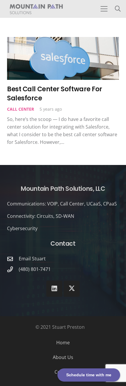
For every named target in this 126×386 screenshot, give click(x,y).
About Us (63, 357)
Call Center (20, 109)
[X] (72, 289)
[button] (104, 8)
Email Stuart (32, 258)
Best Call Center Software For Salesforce (54, 93)
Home (63, 342)
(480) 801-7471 (35, 269)
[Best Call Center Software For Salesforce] (63, 58)
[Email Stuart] (13, 259)
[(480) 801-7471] (13, 269)
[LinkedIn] (54, 289)
